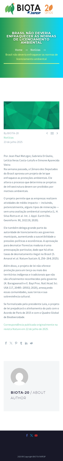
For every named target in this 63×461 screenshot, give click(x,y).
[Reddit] (31, 343)
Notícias (9, 137)
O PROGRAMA (49, 16)
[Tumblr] (21, 343)
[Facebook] (6, 343)
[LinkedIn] (26, 343)
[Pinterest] (16, 343)
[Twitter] (11, 343)
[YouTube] (36, 435)
